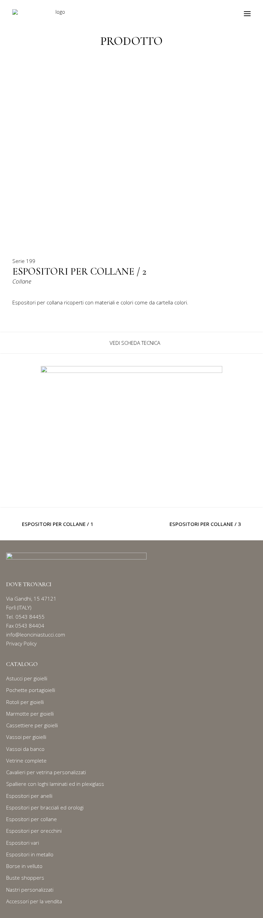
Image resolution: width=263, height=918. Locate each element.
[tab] (131, 342)
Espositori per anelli (29, 795)
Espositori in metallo (29, 854)
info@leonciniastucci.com (35, 634)
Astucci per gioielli (26, 678)
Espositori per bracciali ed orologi (45, 807)
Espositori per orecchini (34, 830)
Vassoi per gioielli (26, 736)
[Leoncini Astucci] (57, 13)
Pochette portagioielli (30, 690)
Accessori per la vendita (34, 901)
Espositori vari (22, 842)
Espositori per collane (31, 819)
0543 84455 (30, 616)
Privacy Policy (21, 643)
